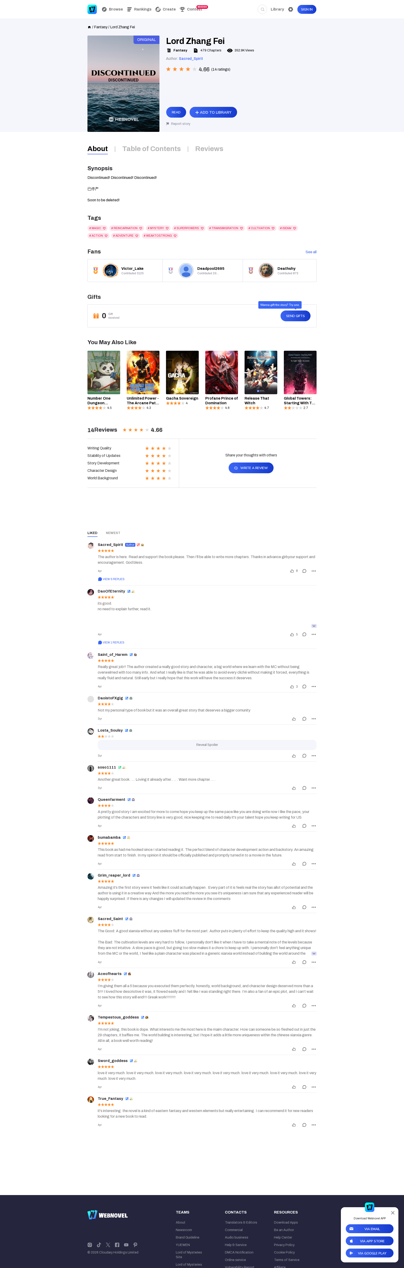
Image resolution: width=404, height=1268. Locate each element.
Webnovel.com (92, 9)
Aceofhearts (110, 974)
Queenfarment (111, 800)
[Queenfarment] (90, 800)
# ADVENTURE (123, 235)
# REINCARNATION (124, 228)
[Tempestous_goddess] (90, 1018)
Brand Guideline (187, 1237)
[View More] (314, 626)
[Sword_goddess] (90, 1061)
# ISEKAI (285, 228)
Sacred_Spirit (191, 59)
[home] (89, 26)
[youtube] (126, 1244)
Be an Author (284, 1230)
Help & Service (236, 1245)
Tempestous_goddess (118, 1017)
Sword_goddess (113, 1061)
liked (92, 533)
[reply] (304, 571)
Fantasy (101, 27)
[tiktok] (99, 1244)
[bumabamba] (90, 838)
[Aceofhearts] (90, 975)
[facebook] (117, 1244)
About (180, 1222)
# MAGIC (95, 228)
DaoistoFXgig (110, 698)
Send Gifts (295, 316)
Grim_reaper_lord (114, 875)
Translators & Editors (241, 1222)
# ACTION (96, 235)
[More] (314, 571)
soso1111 (107, 767)
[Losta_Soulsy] (90, 731)
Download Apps (286, 1222)
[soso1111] (90, 768)
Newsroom (184, 1230)
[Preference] (290, 9)
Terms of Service (286, 1260)
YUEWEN (183, 1245)
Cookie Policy (284, 1252)
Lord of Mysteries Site (189, 1255)
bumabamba (109, 837)
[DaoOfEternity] (90, 592)
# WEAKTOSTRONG (158, 235)
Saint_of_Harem (112, 655)
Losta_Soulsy (110, 730)
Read (176, 112)
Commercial (234, 1230)
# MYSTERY (156, 228)
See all (311, 252)
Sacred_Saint (110, 919)
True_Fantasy (110, 1099)
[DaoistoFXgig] (90, 699)
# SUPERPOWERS (186, 228)
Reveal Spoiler (207, 745)
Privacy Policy (284, 1245)
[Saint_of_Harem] (90, 655)
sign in (307, 9)
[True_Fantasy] (90, 1099)
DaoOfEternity (111, 591)
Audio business (236, 1237)
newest (113, 533)
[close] (393, 1213)
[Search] (262, 9)
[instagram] (89, 1244)
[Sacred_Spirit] (90, 545)
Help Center (283, 1237)
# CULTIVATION (259, 228)
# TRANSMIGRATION (223, 228)
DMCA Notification (239, 1252)
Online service (235, 1260)
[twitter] (108, 1244)
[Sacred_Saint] (90, 920)
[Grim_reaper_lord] (90, 876)
